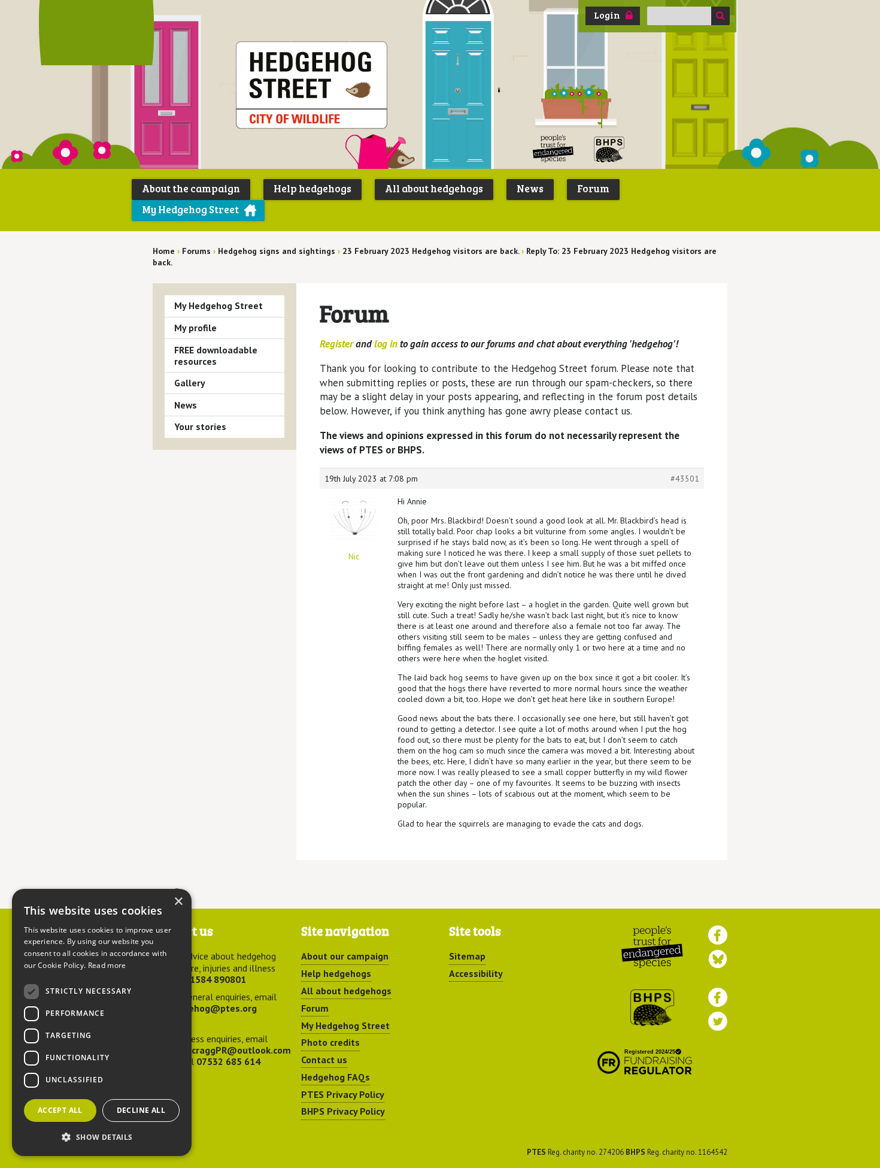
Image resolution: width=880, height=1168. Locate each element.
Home (164, 251)
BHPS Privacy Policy (343, 1111)
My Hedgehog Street (190, 209)
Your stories (200, 426)
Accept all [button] (60, 1110)
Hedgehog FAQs (335, 1077)
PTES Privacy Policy (342, 1094)
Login (607, 15)
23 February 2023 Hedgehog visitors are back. (430, 251)
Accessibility (476, 973)
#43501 (684, 478)
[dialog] (102, 1022)
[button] (102, 1137)
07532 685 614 (228, 1061)
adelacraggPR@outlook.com (229, 1050)
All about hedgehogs (434, 188)
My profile (195, 328)
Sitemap (467, 956)
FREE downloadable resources (215, 355)
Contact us (324, 1060)
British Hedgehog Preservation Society (609, 149)
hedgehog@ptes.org (212, 1008)
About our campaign (345, 956)
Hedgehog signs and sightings (276, 251)
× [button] (178, 901)
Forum (593, 188)
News (530, 188)
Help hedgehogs (312, 188)
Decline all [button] (141, 1110)
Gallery (189, 383)
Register (336, 343)
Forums (196, 251)
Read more (107, 965)
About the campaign (191, 188)
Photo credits (330, 1042)
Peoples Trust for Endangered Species (553, 149)
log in (385, 343)
